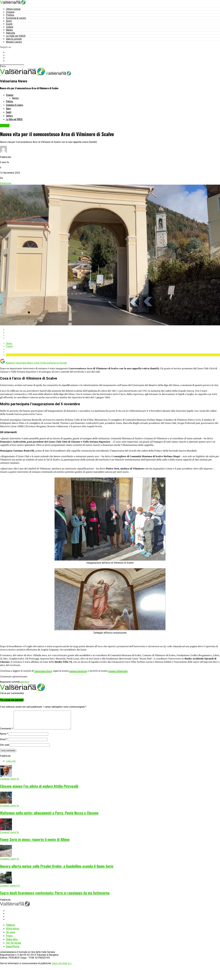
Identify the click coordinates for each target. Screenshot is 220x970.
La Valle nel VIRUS (15, 35)
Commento (6, 728)
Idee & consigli (14, 38)
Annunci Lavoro (14, 41)
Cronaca (10, 12)
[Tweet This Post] (113, 332)
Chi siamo (10, 932)
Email (3, 739)
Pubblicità (10, 925)
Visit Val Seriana (13, 943)
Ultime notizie (13, 9)
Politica (10, 15)
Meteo (9, 30)
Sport (9, 21)
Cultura (9, 27)
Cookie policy (12, 939)
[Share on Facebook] (113, 329)
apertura (24, 681)
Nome (4, 733)
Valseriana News (43, 670)
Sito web (4, 744)
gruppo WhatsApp (118, 670)
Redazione (5, 183)
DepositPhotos (12, 946)
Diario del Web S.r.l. (62, 963)
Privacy (9, 935)
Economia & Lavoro (16, 18)
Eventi (9, 24)
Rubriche (10, 32)
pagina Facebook (78, 670)
